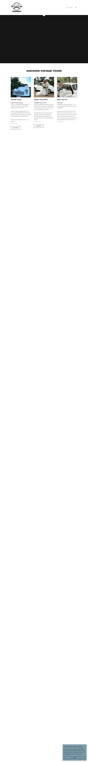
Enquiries (38, 126)
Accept (74, 757)
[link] (17, 7)
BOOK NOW (15, 127)
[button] (72, 7)
